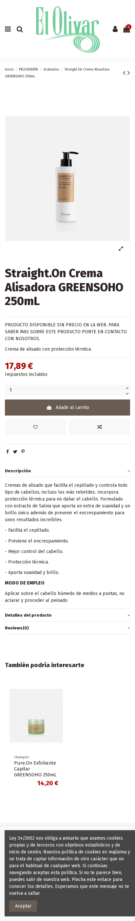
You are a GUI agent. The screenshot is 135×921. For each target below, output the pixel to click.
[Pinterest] (23, 452)
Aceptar (23, 906)
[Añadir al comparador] (99, 427)
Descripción (18, 470)
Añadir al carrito (72, 407)
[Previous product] (125, 73)
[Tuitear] (15, 452)
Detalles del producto (28, 615)
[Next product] (128, 73)
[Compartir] (7, 452)
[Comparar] (58, 702)
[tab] (67, 470)
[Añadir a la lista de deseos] (35, 427)
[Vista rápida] (58, 714)
